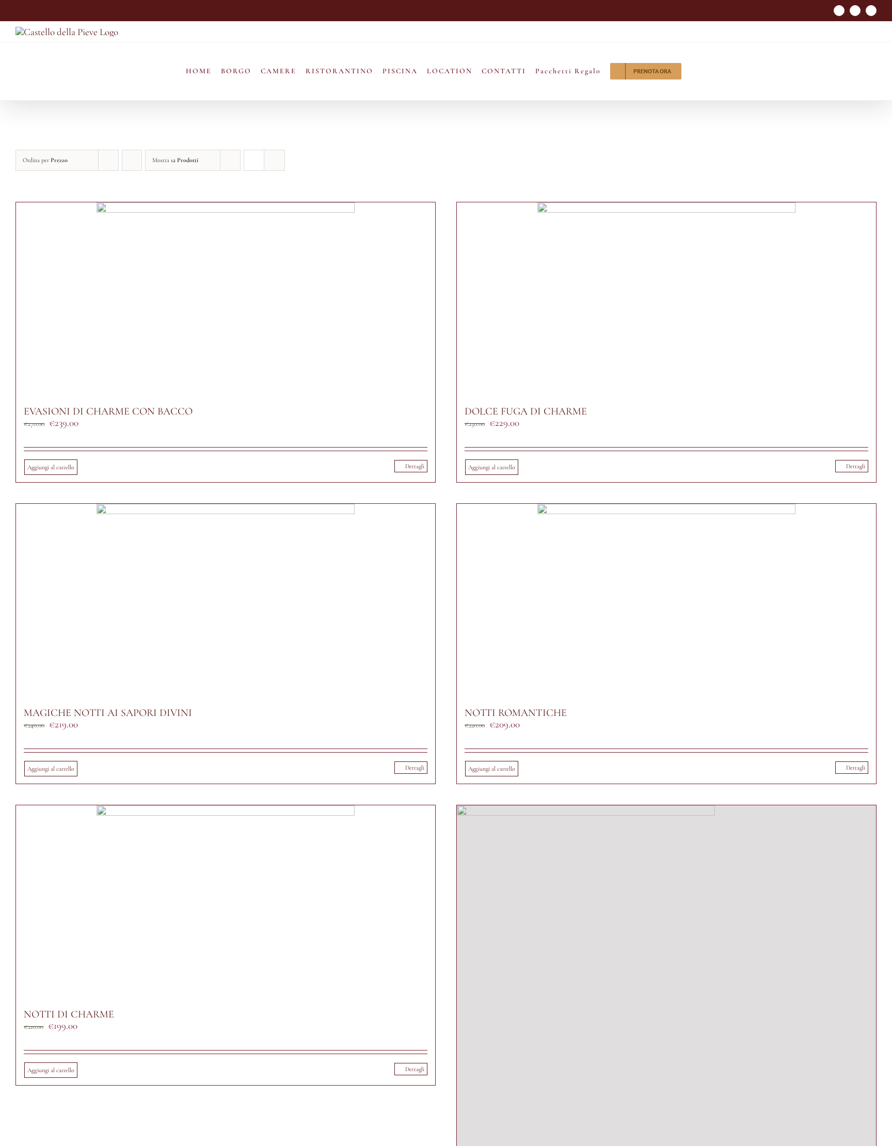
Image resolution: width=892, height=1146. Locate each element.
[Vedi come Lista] (274, 160)
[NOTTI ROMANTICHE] (666, 600)
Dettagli (414, 466)
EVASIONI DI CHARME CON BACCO (108, 411)
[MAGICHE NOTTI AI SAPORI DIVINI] (225, 600)
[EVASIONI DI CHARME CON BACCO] (225, 299)
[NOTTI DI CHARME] (225, 902)
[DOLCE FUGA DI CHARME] (666, 299)
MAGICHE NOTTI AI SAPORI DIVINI (108, 713)
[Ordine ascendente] (132, 160)
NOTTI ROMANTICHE (516, 713)
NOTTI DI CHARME (69, 1014)
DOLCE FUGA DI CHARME (526, 411)
